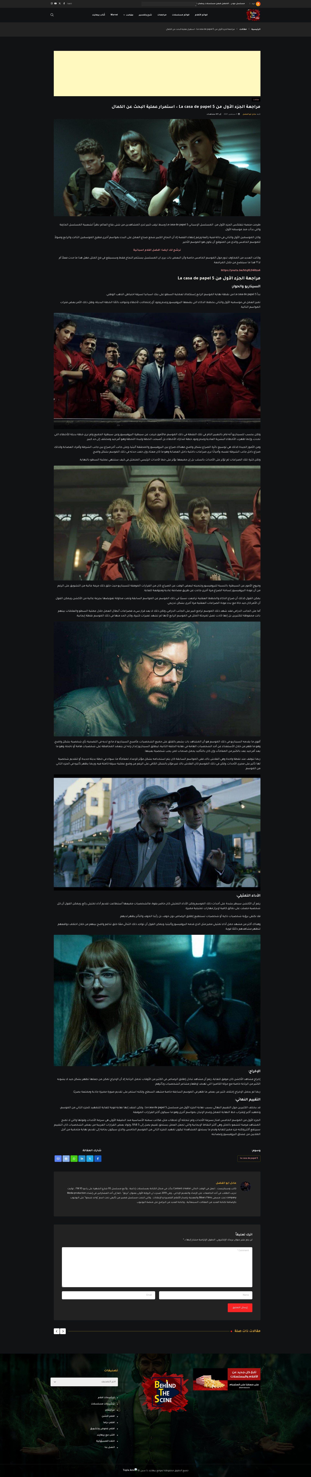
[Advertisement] (163, 73)
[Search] (52, 15)
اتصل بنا (110, 1447)
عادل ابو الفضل (249, 114)
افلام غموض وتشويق (102, 1429)
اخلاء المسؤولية (105, 1441)
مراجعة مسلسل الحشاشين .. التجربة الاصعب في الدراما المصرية (213, 4)
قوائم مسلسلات (180, 15)
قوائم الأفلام (201, 15)
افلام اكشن (108, 1416)
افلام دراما (109, 1422)
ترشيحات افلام (106, 1398)
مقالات (129, 15)
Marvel (114, 15)
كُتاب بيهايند (98, 15)
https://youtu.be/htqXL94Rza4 (240, 270)
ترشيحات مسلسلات (103, 1404)
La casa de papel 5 (249, 1158)
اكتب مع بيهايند (106, 1435)
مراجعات (162, 15)
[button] (63, 1331)
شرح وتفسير (145, 15)
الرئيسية (255, 29)
